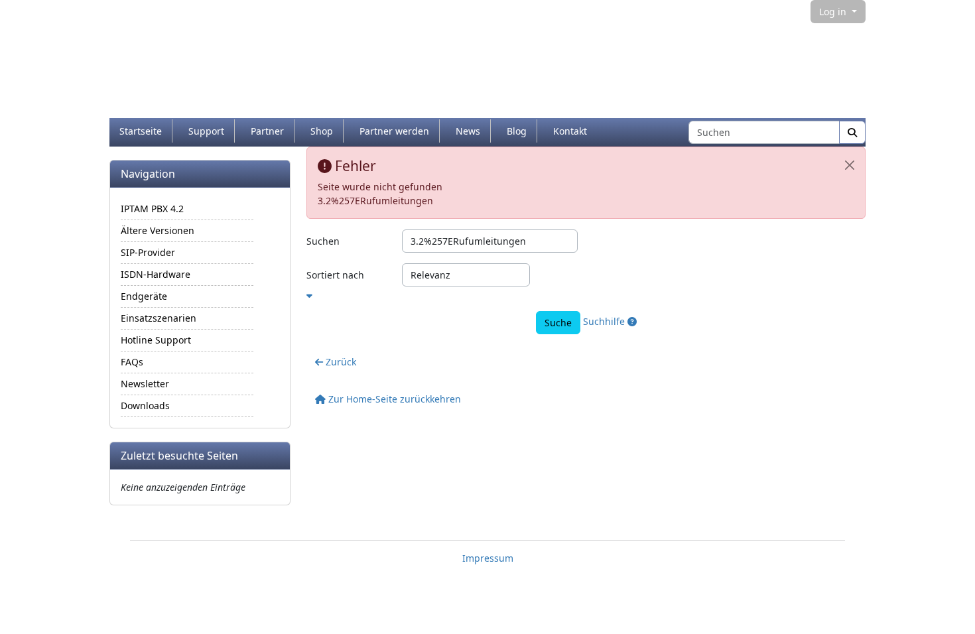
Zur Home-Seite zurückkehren (393, 399)
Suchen (323, 241)
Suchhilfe (605, 321)
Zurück (339, 361)
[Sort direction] (586, 293)
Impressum (487, 558)
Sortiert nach (335, 275)
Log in (834, 11)
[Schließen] (849, 165)
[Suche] (852, 132)
